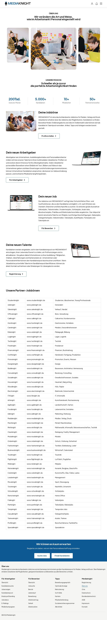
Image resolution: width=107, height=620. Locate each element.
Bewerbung (32, 596)
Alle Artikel (58, 607)
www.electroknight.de (35, 391)
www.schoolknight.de (35, 491)
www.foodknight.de (35, 409)
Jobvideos (5, 600)
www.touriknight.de (34, 455)
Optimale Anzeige (61, 586)
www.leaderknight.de (35, 477)
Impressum (85, 603)
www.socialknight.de (35, 377)
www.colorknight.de (35, 473)
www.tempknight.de (35, 509)
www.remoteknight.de (36, 495)
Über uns (85, 586)
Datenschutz (86, 593)
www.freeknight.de (34, 346)
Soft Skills (58, 593)
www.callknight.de (34, 318)
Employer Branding (8, 596)
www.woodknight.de (35, 386)
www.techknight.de (34, 341)
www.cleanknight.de (35, 432)
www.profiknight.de (34, 523)
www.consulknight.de (35, 373)
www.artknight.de (34, 400)
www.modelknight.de (35, 436)
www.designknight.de (35, 364)
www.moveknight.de (35, 482)
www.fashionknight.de (36, 446)
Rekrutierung (59, 589)
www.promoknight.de (35, 359)
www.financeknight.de (36, 350)
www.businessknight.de (36, 450)
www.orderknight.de (35, 441)
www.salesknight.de (35, 309)
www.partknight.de (34, 505)
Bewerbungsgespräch (62, 582)
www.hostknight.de (34, 323)
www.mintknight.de (34, 427)
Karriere (57, 596)
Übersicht (5, 582)
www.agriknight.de (34, 405)
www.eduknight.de (34, 332)
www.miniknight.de (34, 464)
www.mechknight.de (35, 423)
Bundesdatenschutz (89, 596)
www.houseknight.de (35, 382)
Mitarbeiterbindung (61, 600)
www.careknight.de (34, 327)
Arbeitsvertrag (33, 600)
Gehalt (30, 603)
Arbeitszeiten (32, 607)
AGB (83, 600)
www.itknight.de (33, 396)
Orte (83, 589)
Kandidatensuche (8, 586)
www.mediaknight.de (35, 418)
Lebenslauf (32, 593)
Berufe (30, 589)
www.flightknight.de (35, 459)
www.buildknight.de (34, 368)
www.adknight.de (34, 414)
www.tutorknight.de (35, 486)
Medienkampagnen (8, 607)
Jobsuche (31, 586)
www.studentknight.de (36, 300)
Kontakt (85, 607)
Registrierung (86, 582)
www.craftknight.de (35, 355)
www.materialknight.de (36, 468)
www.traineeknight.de (35, 518)
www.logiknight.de (34, 337)
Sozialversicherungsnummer (65, 603)
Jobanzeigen (6, 589)
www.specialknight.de (35, 527)
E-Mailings (5, 603)
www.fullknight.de (34, 500)
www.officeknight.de (35, 314)
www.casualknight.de (35, 514)
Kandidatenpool (7, 593)
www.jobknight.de (34, 305)
